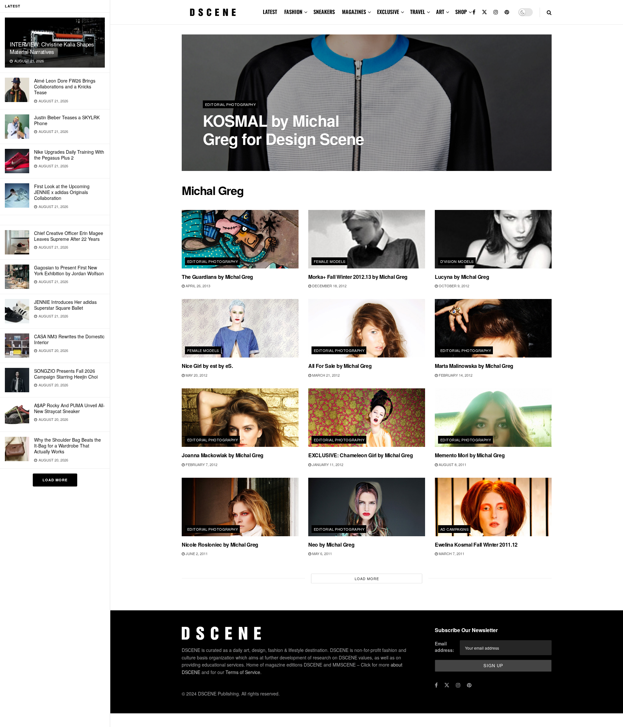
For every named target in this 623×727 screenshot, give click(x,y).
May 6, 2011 (321, 553)
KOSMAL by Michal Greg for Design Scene (283, 129)
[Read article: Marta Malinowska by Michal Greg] (493, 328)
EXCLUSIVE (388, 12)
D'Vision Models (457, 261)
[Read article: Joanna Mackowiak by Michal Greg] (240, 417)
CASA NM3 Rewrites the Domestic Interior (69, 339)
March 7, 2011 (451, 553)
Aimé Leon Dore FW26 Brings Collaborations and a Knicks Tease (64, 86)
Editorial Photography (230, 104)
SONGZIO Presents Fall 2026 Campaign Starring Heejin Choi (66, 374)
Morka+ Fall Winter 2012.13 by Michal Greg (358, 276)
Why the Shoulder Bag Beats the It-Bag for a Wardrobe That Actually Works (67, 445)
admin (214, 155)
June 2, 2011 (196, 553)
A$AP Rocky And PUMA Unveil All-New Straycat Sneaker (69, 408)
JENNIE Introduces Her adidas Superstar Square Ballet (65, 305)
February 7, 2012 (201, 464)
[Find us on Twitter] (484, 12)
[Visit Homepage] (213, 12)
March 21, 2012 (325, 375)
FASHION (293, 12)
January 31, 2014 (242, 155)
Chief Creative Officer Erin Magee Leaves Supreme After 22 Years (68, 236)
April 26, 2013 (197, 285)
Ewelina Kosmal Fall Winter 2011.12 (476, 544)
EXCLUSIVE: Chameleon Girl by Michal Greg (360, 455)
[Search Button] (549, 12)
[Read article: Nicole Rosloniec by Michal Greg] (240, 507)
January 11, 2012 (327, 464)
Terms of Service (243, 672)
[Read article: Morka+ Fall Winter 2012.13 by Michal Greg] (366, 239)
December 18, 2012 (329, 285)
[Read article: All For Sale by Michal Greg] (366, 328)
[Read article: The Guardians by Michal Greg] (240, 239)
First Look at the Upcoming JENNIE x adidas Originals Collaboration (62, 192)
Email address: (444, 646)
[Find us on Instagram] (496, 12)
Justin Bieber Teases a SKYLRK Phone (67, 120)
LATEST (270, 12)
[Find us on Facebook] (473, 12)
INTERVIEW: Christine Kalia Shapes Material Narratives (52, 48)
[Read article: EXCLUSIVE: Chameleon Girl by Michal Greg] (366, 417)
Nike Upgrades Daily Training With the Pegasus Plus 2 (69, 155)
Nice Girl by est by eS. (207, 366)
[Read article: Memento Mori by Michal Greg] (493, 417)
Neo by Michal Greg (331, 544)
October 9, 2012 (453, 285)
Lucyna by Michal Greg (462, 276)
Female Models (330, 261)
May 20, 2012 (196, 375)
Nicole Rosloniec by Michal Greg (220, 544)
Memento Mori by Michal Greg (470, 455)
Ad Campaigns (454, 529)
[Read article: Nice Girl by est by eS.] (240, 328)
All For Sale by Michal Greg (340, 366)
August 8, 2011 (452, 464)
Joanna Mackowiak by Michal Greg (222, 455)
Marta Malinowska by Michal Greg (474, 366)
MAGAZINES (354, 12)
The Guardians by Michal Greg (217, 276)
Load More (55, 479)
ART (440, 12)
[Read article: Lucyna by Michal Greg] (493, 239)
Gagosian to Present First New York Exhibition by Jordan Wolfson (69, 270)
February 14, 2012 (455, 375)
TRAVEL (417, 12)
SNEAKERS (324, 12)
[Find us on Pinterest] (507, 12)
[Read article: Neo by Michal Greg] (366, 507)
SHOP (461, 12)
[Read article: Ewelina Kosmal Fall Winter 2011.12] (493, 507)
